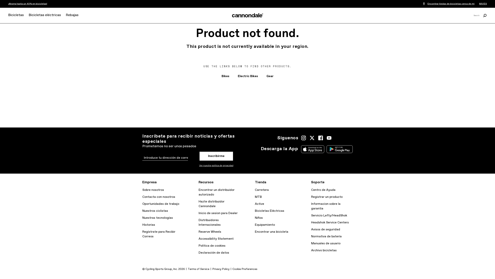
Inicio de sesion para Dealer (218, 213)
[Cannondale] (247, 15)
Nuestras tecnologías (157, 218)
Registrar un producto (327, 197)
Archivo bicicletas (324, 250)
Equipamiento (265, 225)
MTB (258, 197)
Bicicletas (16, 15)
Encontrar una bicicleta (271, 232)
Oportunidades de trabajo (160, 204)
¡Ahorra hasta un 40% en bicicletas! (27, 3)
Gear (270, 76)
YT (329, 138)
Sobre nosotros (153, 190)
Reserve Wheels (210, 232)
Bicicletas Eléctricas (269, 211)
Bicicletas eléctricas (45, 15)
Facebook (320, 138)
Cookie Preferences (244, 269)
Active (259, 204)
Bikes (225, 76)
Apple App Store (312, 149)
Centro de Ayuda (323, 190)
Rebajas (72, 15)
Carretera (262, 190)
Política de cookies (212, 246)
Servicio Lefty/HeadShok (329, 216)
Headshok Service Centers (330, 222)
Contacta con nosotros (158, 197)
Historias (148, 225)
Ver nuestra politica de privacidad (216, 165)
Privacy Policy (221, 269)
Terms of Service (198, 269)
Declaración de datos (214, 253)
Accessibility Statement (216, 239)
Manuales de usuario (326, 243)
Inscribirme (216, 156)
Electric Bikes (248, 76)
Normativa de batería (326, 236)
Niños (259, 218)
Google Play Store (340, 149)
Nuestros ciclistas (155, 211)
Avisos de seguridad (325, 229)
